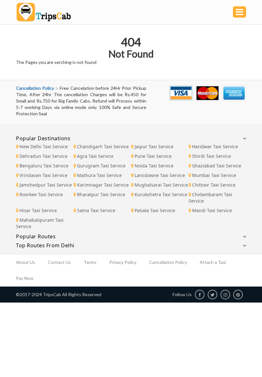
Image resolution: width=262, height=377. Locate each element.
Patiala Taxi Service (155, 210)
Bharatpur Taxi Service (101, 194)
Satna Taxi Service (96, 210)
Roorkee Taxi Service (41, 194)
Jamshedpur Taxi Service (45, 185)
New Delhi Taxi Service (43, 146)
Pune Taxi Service (153, 156)
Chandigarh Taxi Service (103, 146)
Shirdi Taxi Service (211, 156)
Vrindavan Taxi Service (43, 175)
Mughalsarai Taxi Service (161, 185)
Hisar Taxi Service (38, 210)
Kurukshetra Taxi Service (161, 194)
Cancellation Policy (168, 262)
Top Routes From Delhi (45, 245)
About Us (25, 262)
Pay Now (25, 278)
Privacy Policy (122, 262)
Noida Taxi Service (154, 166)
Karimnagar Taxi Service (103, 185)
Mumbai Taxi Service (214, 175)
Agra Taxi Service (95, 156)
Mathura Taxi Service (99, 175)
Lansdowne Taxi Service (160, 175)
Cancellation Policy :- (38, 88)
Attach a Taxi (213, 262)
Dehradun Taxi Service (43, 156)
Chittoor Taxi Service (213, 185)
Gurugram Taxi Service (101, 166)
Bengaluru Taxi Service (43, 166)
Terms (90, 262)
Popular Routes (36, 236)
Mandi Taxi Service (212, 210)
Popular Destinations (43, 138)
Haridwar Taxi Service (215, 146)
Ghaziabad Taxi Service (216, 166)
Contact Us (59, 262)
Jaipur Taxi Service (154, 146)
